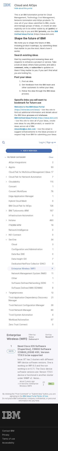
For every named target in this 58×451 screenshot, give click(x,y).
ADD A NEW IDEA (30, 151)
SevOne (24, 384)
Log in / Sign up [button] (46, 142)
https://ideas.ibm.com (47, 118)
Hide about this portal (23, 8)
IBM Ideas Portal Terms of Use (35, 396)
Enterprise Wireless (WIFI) (29, 385)
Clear (51, 157)
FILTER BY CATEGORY (16, 157)
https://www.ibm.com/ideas (27, 109)
